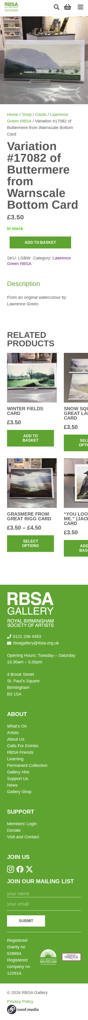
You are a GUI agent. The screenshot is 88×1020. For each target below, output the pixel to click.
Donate (14, 830)
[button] (56, 7)
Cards (40, 114)
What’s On (17, 726)
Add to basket (40, 242)
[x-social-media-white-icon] (29, 869)
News (12, 785)
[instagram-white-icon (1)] (10, 869)
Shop (27, 114)
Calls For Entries (22, 745)
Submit (26, 921)
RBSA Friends (20, 752)
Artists (13, 732)
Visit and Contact (23, 837)
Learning (15, 759)
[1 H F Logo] (71, 957)
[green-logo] (11, 7)
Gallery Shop (19, 791)
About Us (15, 739)
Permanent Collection (27, 765)
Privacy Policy (20, 1001)
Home (12, 114)
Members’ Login (22, 823)
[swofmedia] (22, 1009)
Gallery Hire (18, 772)
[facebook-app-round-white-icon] (19, 869)
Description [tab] (23, 283)
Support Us (17, 778)
